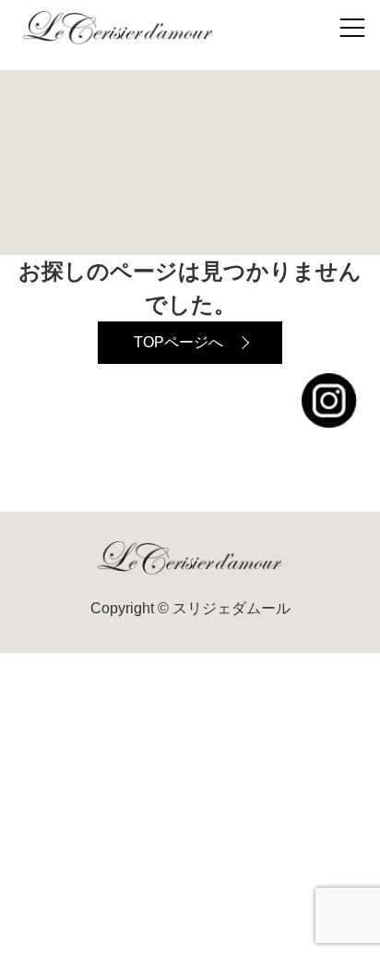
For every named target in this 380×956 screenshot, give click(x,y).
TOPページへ (178, 342)
